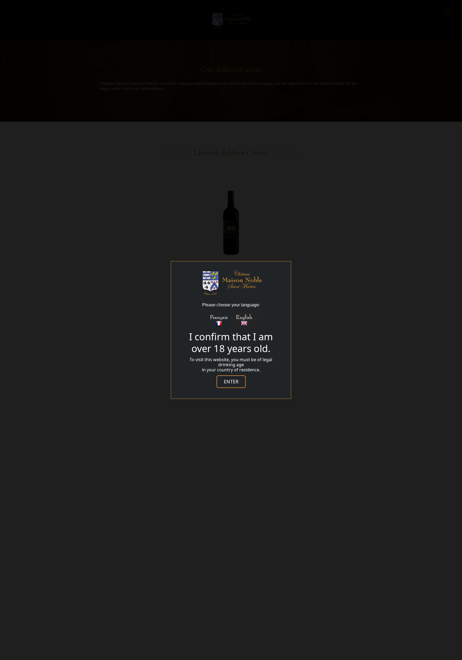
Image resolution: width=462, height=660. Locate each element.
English (244, 317)
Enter (231, 381)
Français (219, 317)
